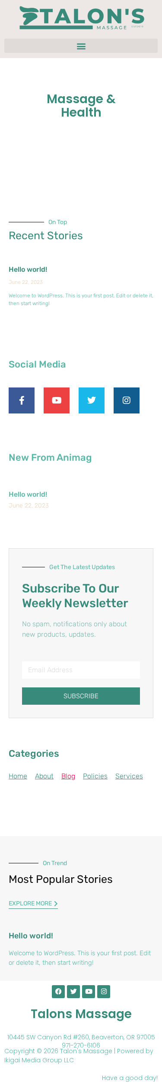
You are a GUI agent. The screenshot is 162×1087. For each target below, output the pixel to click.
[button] (81, 46)
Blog (68, 776)
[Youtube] (88, 991)
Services (129, 776)
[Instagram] (103, 991)
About (44, 776)
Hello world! (28, 269)
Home (18, 776)
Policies (95, 776)
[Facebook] (58, 991)
